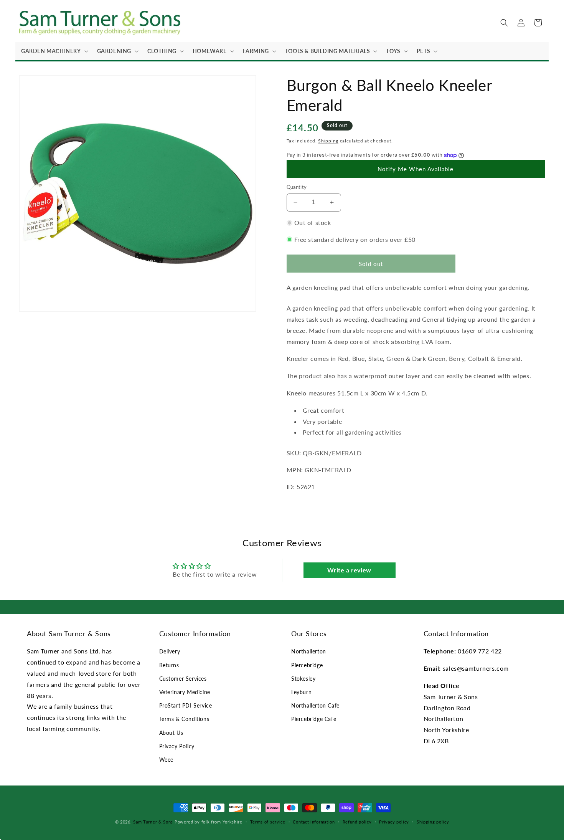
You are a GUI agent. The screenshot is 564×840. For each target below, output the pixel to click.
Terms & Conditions (184, 719)
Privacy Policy (177, 746)
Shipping (328, 141)
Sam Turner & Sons (153, 821)
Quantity (297, 187)
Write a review (349, 570)
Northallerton (308, 651)
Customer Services (183, 678)
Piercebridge (307, 665)
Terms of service (267, 821)
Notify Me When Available (416, 168)
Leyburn (301, 692)
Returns (169, 665)
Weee (166, 759)
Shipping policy (433, 821)
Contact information (314, 821)
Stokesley (303, 678)
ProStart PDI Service (185, 705)
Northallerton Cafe (315, 705)
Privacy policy (394, 821)
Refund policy (357, 821)
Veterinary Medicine (184, 692)
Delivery (169, 651)
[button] (53, 51)
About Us (171, 732)
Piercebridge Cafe (313, 719)
